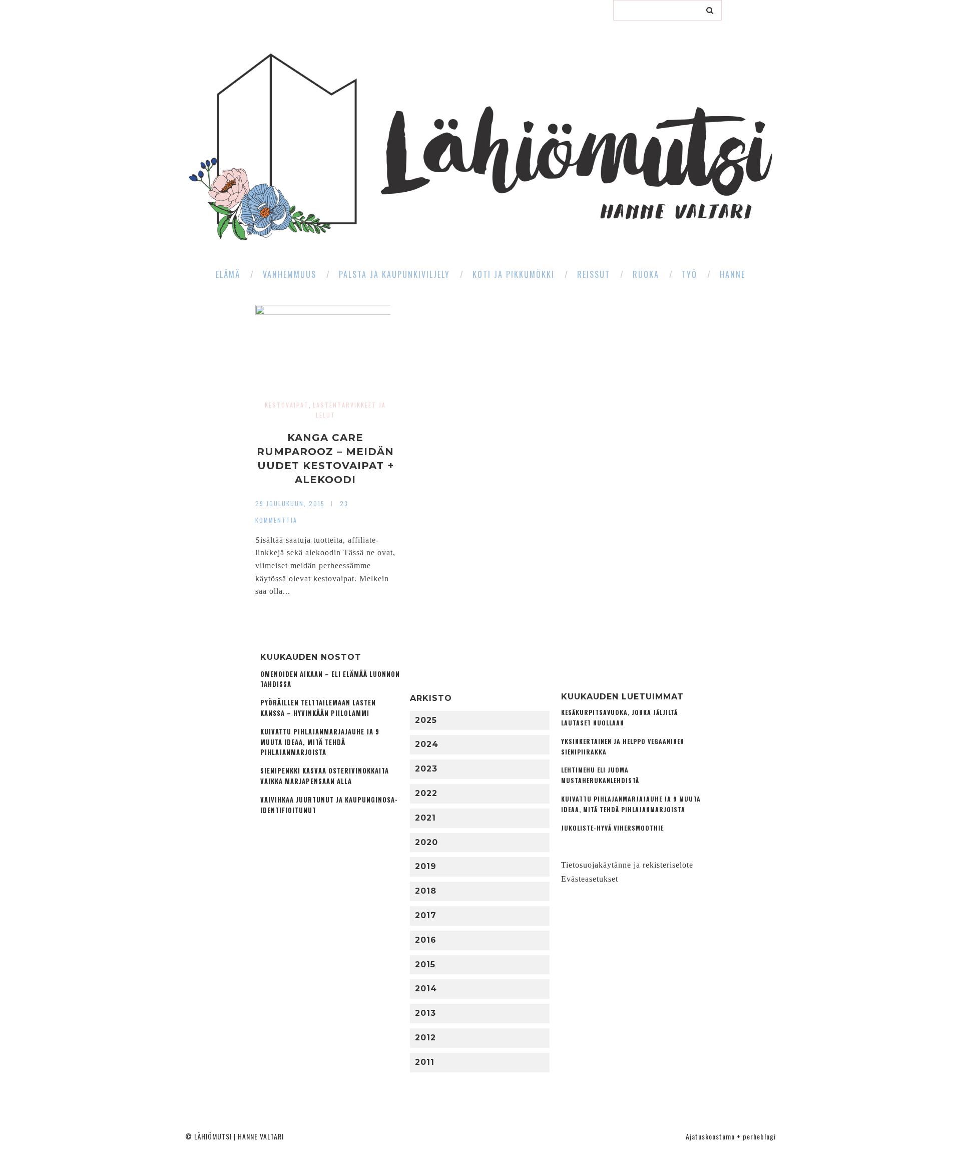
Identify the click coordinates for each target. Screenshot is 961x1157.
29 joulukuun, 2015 (290, 503)
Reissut (593, 274)
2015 (425, 964)
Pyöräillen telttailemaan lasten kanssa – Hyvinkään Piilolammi (318, 708)
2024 (426, 744)
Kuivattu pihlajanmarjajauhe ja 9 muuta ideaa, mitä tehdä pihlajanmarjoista (319, 742)
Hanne (732, 274)
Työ (689, 274)
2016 (425, 940)
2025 (426, 720)
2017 (425, 915)
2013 (425, 1013)
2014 (426, 988)
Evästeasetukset (589, 879)
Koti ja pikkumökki (513, 274)
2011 (424, 1062)
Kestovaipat (287, 405)
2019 (425, 866)
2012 (425, 1037)
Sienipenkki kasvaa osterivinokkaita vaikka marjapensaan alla (324, 776)
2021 (425, 818)
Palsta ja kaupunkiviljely (394, 274)
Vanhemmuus (289, 274)
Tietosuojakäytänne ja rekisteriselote (627, 865)
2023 (426, 769)
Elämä (228, 274)
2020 (426, 842)
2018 (425, 891)
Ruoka (646, 274)
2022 (426, 793)
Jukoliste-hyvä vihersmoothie (612, 828)
